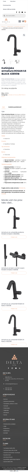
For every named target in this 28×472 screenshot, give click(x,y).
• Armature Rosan (8, 457)
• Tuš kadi (5, 406)
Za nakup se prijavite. (9, 88)
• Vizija (4, 426)
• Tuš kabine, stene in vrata (10, 403)
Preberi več (14, 237)
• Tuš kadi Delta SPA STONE (10, 450)
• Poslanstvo (6, 428)
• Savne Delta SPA (8, 461)
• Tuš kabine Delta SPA (9, 448)
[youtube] (22, 12)
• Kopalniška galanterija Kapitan (11, 459)
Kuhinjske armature (19, 26)
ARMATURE (10, 26)
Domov (3, 26)
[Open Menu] (20, 21)
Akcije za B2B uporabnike (9, 9)
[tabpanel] (14, 153)
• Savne (5, 415)
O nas (4, 1)
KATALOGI (6, 438)
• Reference (6, 430)
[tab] (3, 107)
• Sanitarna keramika (8, 401)
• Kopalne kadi (7, 455)
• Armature (6, 412)
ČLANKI (5, 444)
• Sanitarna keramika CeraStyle (11, 452)
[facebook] (16, 12)
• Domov (5, 399)
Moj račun (12, 1)
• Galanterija (6, 408)
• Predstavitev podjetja (9, 424)
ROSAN (3, 194)
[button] (24, 35)
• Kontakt (5, 433)
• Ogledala (6, 410)
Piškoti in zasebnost (19, 469)
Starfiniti (19, 467)
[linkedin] (25, 12)
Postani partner (7, 5)
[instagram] (19, 12)
